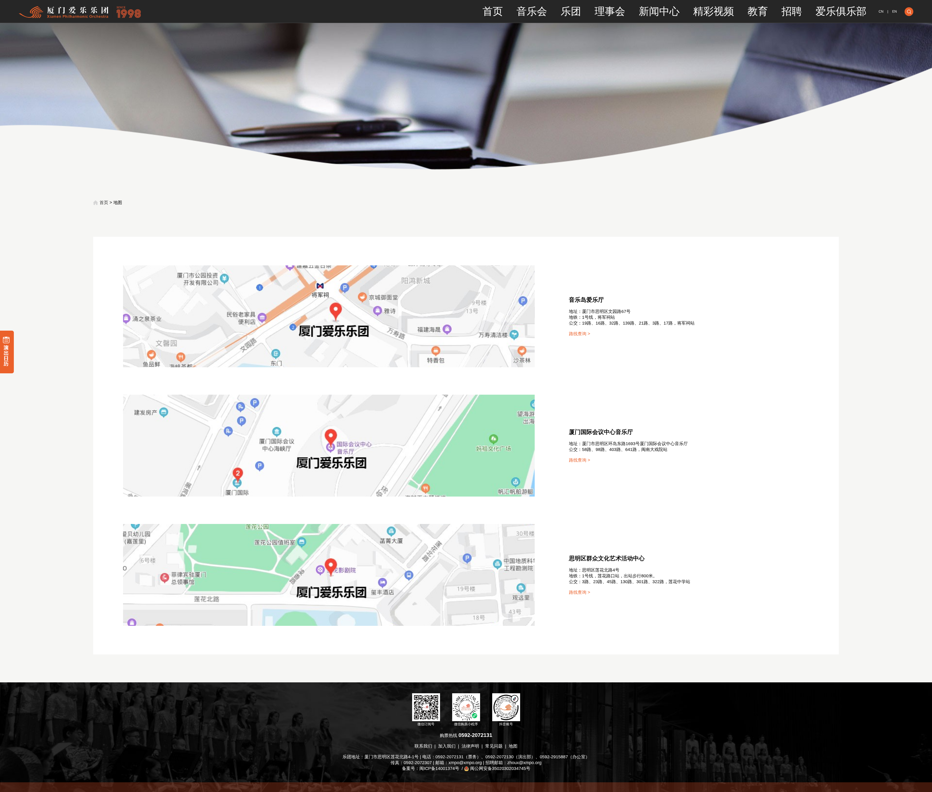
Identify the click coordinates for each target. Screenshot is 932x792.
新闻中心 (659, 11)
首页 (493, 11)
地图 (513, 746)
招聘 (792, 11)
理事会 (610, 11)
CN (881, 11)
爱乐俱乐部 (841, 11)
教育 (758, 11)
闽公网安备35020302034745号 (500, 768)
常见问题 (494, 746)
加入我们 (447, 746)
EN (894, 11)
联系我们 (423, 746)
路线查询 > (579, 333)
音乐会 (531, 11)
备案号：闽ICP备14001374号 (430, 768)
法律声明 (470, 746)
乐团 (571, 11)
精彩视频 (713, 11)
